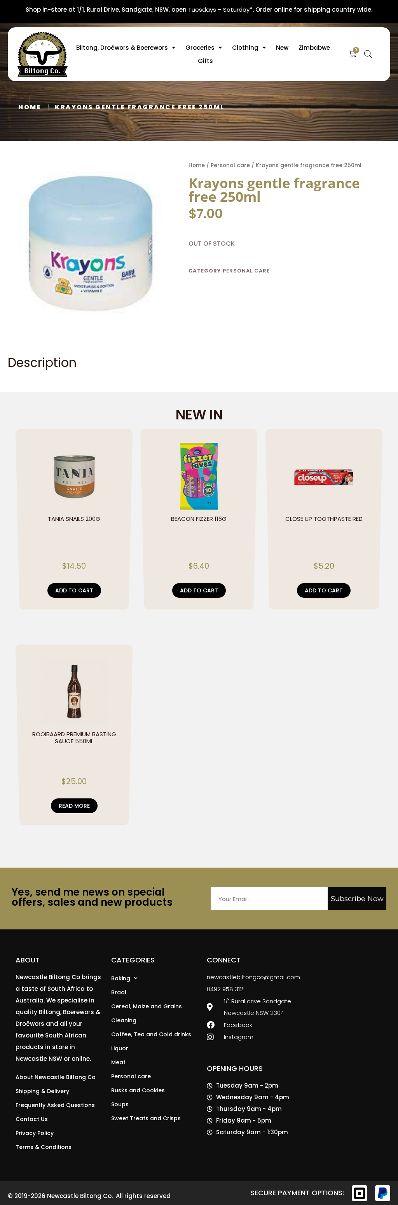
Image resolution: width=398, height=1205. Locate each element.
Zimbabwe (314, 48)
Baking (120, 978)
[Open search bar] (368, 53)
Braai (118, 992)
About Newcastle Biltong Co (56, 1077)
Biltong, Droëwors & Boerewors (122, 48)
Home (29, 107)
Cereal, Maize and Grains (146, 1006)
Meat (118, 1062)
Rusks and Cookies (138, 1090)
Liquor (119, 1048)
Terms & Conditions (44, 1147)
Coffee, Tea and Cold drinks (151, 1034)
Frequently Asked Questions (55, 1105)
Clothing (245, 48)
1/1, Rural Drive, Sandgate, (115, 9)
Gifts (205, 61)
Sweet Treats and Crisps (146, 1118)
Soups (120, 1104)
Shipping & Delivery (42, 1091)
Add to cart (74, 590)
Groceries (200, 48)
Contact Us (32, 1119)
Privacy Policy (35, 1133)
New (282, 48)
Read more (74, 806)
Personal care (230, 165)
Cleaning (123, 1020)
